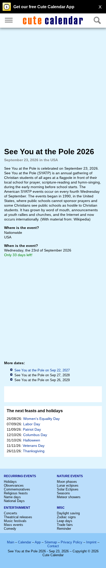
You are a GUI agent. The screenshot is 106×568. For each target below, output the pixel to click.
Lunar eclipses (67, 485)
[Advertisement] (53, 87)
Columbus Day (35, 435)
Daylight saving (68, 513)
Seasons (63, 493)
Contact (53, 546)
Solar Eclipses (67, 489)
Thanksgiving (34, 451)
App (38, 542)
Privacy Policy (71, 542)
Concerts (10, 513)
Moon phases (67, 482)
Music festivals (15, 521)
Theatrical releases (18, 517)
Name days (12, 497)
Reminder (64, 529)
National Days (14, 501)
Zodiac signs (66, 517)
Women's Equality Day (41, 419)
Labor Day (31, 424)
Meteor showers (69, 497)
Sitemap (51, 542)
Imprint (91, 542)
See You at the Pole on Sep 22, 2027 (42, 370)
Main (10, 542)
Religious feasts (16, 493)
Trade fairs (65, 525)
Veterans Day (34, 446)
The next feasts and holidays (35, 411)
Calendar (24, 542)
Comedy (10, 529)
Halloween (31, 440)
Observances (14, 485)
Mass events (13, 525)
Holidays (10, 482)
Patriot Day (32, 429)
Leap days (64, 521)
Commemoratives (17, 489)
